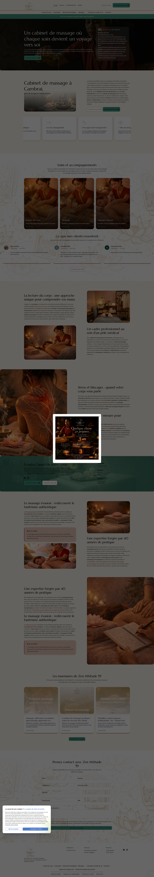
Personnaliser (14, 829)
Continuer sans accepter (11, 824)
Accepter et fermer (36, 829)
